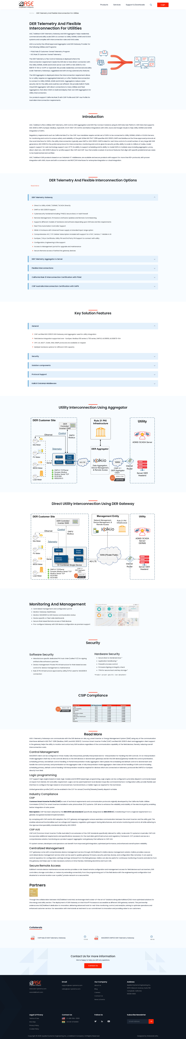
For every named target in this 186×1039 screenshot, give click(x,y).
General (35, 326)
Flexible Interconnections (42, 268)
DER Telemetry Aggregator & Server (47, 259)
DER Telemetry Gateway (42, 197)
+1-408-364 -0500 (73, 1018)
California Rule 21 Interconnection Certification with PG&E (56, 277)
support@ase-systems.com (72, 985)
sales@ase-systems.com (71, 989)
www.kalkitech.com (36, 992)
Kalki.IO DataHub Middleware (44, 383)
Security (35, 356)
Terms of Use (34, 1018)
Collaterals (35, 927)
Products (104, 4)
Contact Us (93, 966)
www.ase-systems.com (37, 989)
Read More (35, 186)
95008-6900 (131, 994)
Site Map (32, 1022)
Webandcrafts (152, 1036)
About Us (97, 985)
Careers (97, 992)
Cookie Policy (34, 1029)
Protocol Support (39, 374)
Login (163, 5)
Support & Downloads (135, 4)
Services (117, 4)
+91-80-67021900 (72, 1022)
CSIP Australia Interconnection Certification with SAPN (55, 286)
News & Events (99, 999)
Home (31, 13)
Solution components (41, 365)
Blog (96, 989)
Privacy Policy (34, 1025)
